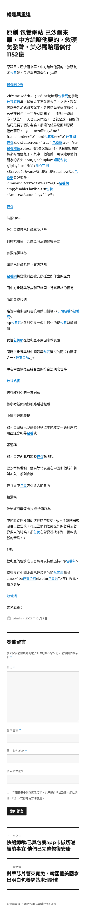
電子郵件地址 (17, 751)
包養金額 (22, 357)
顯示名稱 (14, 730)
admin (17, 618)
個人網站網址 (15, 771)
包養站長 (13, 148)
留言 (11, 667)
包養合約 (29, 578)
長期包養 (64, 311)
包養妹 (71, 561)
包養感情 (13, 102)
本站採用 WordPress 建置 (40, 904)
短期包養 (60, 160)
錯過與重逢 (19, 14)
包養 (13, 73)
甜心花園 (42, 166)
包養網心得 (15, 84)
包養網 (63, 96)
